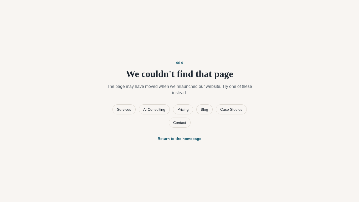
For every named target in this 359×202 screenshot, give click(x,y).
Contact (179, 122)
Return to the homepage (179, 139)
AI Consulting (154, 109)
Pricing (183, 109)
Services (124, 109)
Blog (204, 109)
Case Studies (231, 109)
